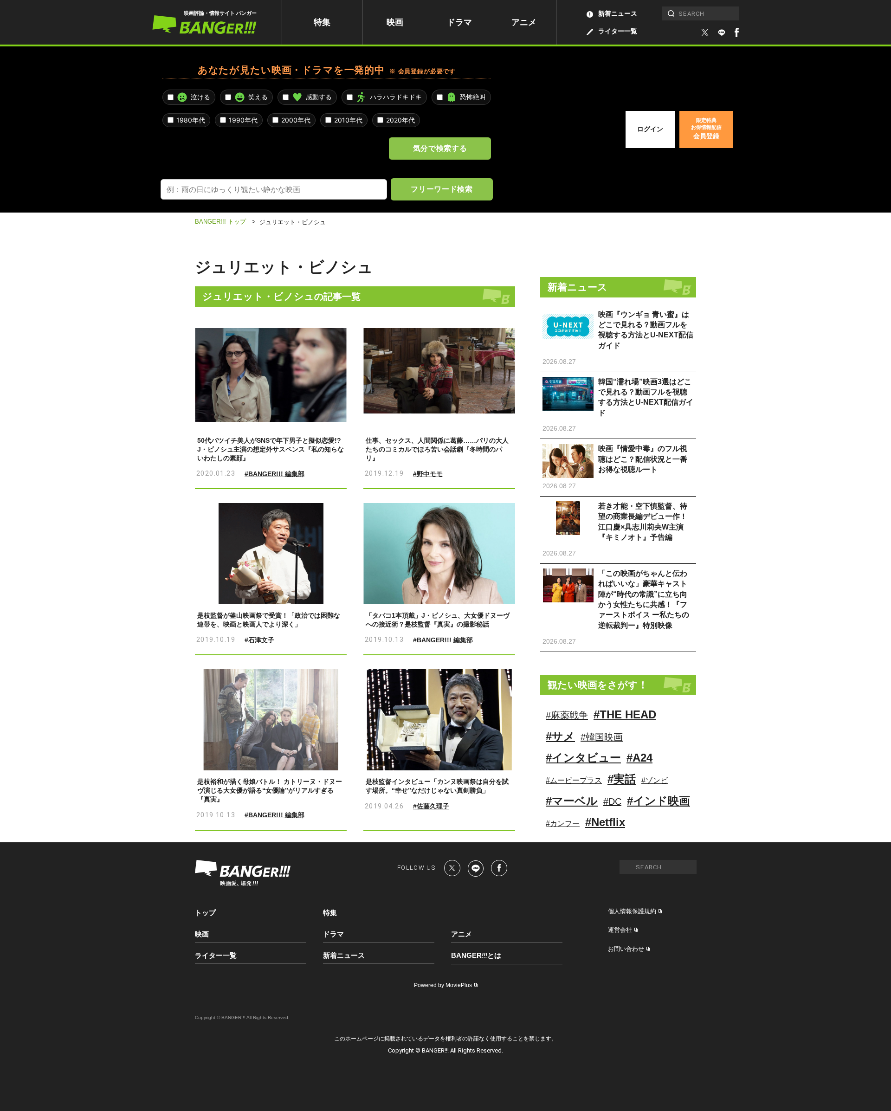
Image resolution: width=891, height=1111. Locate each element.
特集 (322, 22)
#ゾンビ (654, 780)
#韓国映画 (602, 737)
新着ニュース (617, 13)
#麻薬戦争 (567, 715)
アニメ (523, 22)
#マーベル (572, 800)
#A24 (639, 757)
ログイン (650, 129)
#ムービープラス (574, 780)
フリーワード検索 (441, 189)
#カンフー (563, 823)
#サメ (560, 736)
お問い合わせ (626, 948)
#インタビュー (583, 757)
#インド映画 (658, 800)
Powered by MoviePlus (443, 985)
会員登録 (706, 128)
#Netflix (605, 822)
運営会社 (620, 929)
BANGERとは (476, 955)
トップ (205, 913)
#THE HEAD (625, 714)
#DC (612, 801)
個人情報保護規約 (632, 911)
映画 (395, 22)
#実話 (621, 779)
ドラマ (459, 22)
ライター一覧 (617, 31)
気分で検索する (440, 148)
